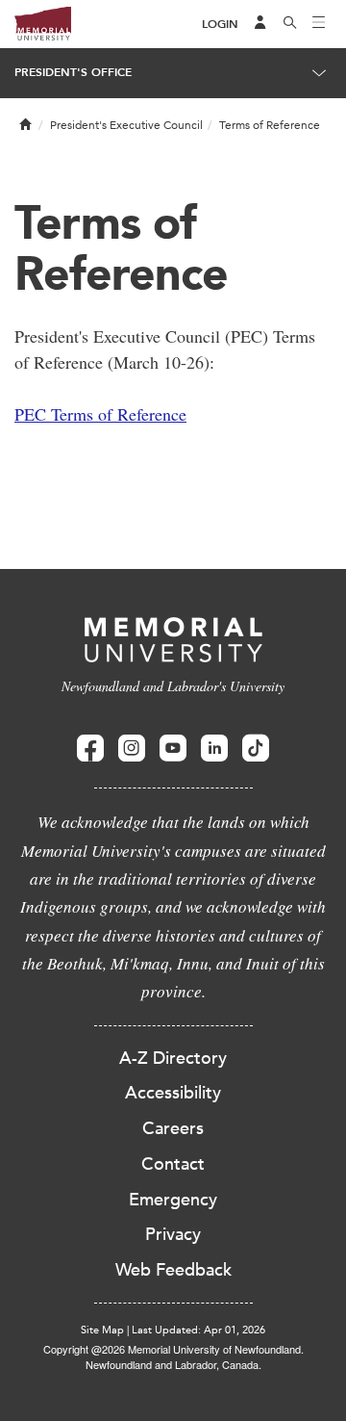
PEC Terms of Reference (100, 414)
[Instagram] (131, 748)
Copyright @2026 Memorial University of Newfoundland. (173, 1348)
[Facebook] (90, 748)
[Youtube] (173, 748)
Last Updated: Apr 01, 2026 (198, 1330)
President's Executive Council (126, 125)
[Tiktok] (255, 748)
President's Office (73, 72)
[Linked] (214, 748)
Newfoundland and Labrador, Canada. (173, 1364)
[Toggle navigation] (319, 24)
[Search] (290, 24)
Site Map (102, 1330)
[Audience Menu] (260, 24)
